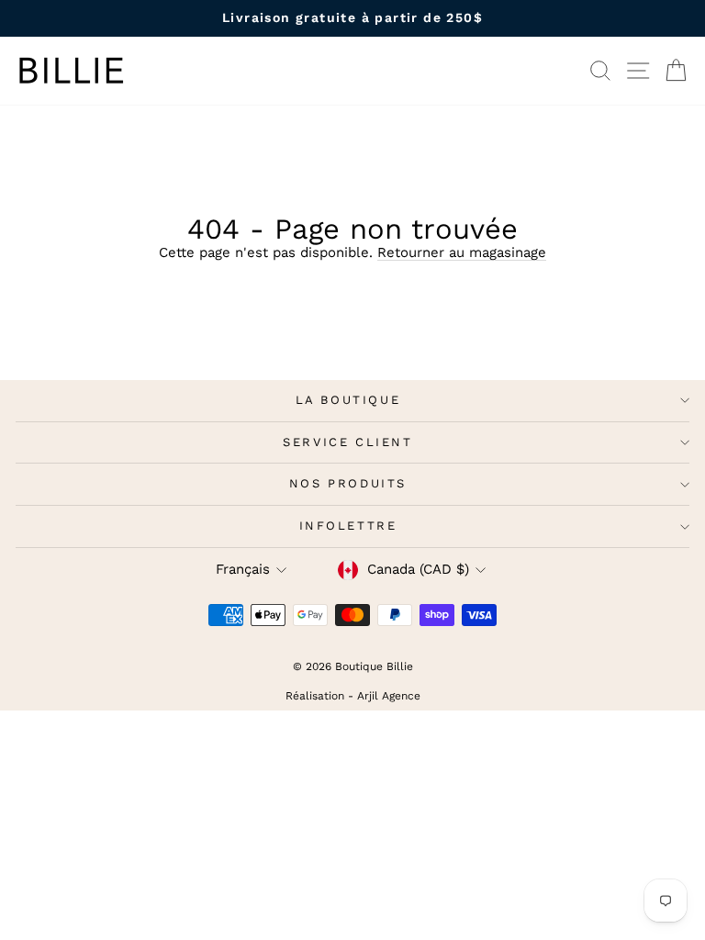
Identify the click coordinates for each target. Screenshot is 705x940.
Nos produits (348, 483)
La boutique (348, 400)
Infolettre (348, 525)
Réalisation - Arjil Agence (352, 695)
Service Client (347, 442)
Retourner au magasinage (461, 252)
